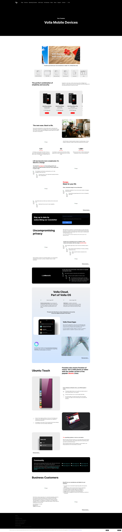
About (55, 2)
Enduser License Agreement (20, 521)
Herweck (34, 505)
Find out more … (86, 210)
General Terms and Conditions (20, 520)
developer (35, 469)
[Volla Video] (61, 40)
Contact (63, 2)
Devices (26, 2)
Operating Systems (33, 2)
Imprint (16, 515)
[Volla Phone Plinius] (56, 73)
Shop (22, 2)
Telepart (34, 506)
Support (59, 2)
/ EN (68, 2)
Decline (119, 530)
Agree (107, 530)
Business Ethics (18, 525)
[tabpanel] (61, 55)
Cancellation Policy (18, 518)
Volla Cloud (40, 2)
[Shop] (38, 73)
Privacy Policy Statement (19, 523)
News (51, 2)
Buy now (48, 110)
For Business (46, 2)
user (57, 468)
